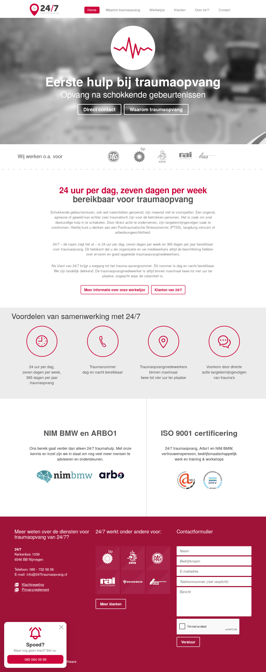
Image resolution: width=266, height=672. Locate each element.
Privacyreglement (35, 589)
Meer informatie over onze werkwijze (114, 289)
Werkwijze (157, 9)
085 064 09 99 (35, 659)
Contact (224, 9)
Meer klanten (110, 603)
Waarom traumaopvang (123, 9)
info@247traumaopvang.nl (47, 574)
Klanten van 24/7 (168, 289)
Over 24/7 (202, 9)
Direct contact (99, 109)
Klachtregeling (33, 584)
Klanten (180, 9)
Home (91, 9)
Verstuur (188, 641)
